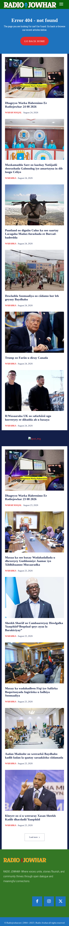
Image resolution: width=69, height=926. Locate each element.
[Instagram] (49, 901)
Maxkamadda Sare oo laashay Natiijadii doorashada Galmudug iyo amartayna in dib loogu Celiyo (34, 168)
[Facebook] (37, 901)
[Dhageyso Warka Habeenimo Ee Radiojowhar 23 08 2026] (34, 470)
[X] (61, 901)
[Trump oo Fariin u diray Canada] (34, 332)
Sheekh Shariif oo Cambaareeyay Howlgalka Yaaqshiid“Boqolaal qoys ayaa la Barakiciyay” (34, 626)
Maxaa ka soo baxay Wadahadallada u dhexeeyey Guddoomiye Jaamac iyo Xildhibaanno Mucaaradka (30, 561)
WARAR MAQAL (13, 112)
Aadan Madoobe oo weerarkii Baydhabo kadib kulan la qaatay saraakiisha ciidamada (34, 755)
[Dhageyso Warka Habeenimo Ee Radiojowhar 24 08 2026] (34, 77)
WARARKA (10, 178)
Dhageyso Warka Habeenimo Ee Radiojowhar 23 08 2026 (26, 497)
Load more (33, 837)
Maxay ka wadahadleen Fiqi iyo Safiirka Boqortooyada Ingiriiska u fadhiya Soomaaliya (31, 692)
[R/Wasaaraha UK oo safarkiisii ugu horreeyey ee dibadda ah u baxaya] (34, 390)
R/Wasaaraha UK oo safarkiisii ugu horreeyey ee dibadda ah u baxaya (28, 417)
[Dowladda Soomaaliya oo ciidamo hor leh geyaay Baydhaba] (34, 270)
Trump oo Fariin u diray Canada (26, 357)
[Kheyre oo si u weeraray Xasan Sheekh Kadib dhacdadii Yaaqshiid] (34, 790)
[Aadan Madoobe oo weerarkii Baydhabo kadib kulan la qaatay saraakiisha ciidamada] (34, 728)
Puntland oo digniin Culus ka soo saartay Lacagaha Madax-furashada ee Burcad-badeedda (31, 234)
